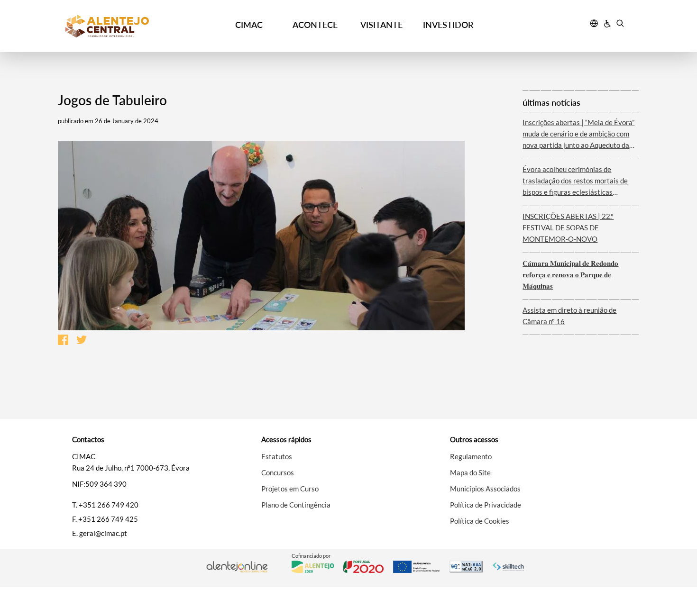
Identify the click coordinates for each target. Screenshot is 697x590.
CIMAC (249, 24)
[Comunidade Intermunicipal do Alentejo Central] (136, 26)
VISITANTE (381, 24)
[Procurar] (619, 24)
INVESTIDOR (448, 24)
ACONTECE (315, 24)
